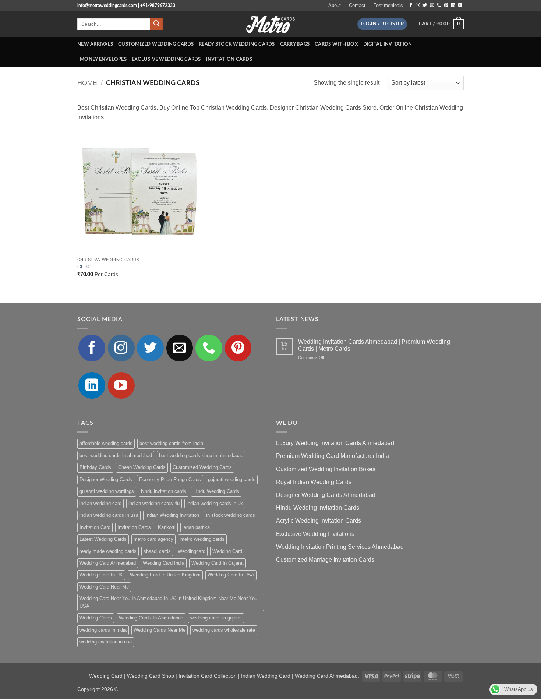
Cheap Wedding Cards (142, 467)
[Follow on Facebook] (411, 5)
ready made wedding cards (108, 551)
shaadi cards (157, 551)
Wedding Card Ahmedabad (107, 563)
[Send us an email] (432, 5)
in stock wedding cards (230, 515)
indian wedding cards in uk (215, 503)
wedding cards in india (103, 630)
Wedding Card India (163, 563)
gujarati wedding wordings (106, 491)
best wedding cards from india (171, 443)
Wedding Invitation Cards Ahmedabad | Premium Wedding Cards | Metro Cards (374, 345)
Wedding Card (227, 551)
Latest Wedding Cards (103, 539)
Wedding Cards (95, 618)
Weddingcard (191, 551)
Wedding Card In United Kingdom (165, 575)
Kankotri (167, 527)
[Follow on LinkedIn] (453, 5)
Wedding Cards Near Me (159, 630)
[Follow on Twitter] (424, 5)
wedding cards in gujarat (216, 618)
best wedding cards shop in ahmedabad (201, 455)
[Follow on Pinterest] (446, 5)
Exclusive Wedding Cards (166, 59)
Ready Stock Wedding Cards (237, 44)
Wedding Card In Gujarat (217, 563)
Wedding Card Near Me (104, 587)
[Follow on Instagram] (418, 5)
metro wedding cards (202, 539)
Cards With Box (336, 44)
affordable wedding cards (105, 443)
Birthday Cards (95, 467)
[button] (382, 24)
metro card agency (153, 539)
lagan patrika (196, 527)
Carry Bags (295, 44)
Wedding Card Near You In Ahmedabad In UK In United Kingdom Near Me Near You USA (168, 602)
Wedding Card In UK (101, 575)
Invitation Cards (229, 59)
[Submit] (156, 24)
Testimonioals (388, 5)
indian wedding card (100, 503)
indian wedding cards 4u (154, 503)
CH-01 (84, 266)
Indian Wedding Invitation (172, 515)
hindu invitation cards (163, 491)
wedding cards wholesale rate (223, 630)
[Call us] (439, 5)
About (334, 5)
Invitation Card (94, 527)
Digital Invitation (387, 44)
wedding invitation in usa (105, 642)
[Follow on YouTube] (460, 5)
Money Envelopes (103, 59)
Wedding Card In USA (231, 575)
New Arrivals (95, 44)
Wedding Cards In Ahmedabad (151, 618)
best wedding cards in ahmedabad (115, 455)
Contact (357, 5)
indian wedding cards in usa (108, 515)
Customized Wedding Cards (156, 44)
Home (87, 83)
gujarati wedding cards (231, 479)
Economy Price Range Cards (170, 479)
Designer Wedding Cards (105, 479)
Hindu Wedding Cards (216, 491)
